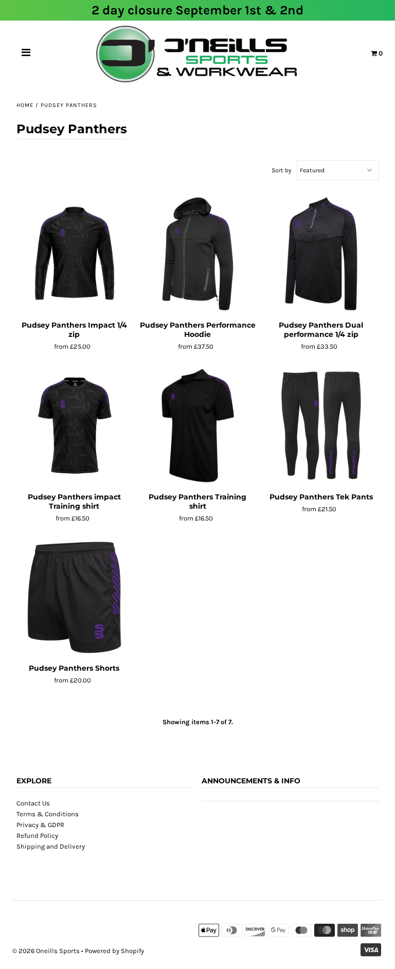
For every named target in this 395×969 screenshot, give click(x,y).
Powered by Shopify (114, 951)
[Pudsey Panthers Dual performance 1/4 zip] (321, 254)
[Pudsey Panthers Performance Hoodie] (198, 254)
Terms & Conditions (47, 814)
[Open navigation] (26, 54)
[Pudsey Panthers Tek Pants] (321, 426)
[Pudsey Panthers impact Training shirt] (74, 426)
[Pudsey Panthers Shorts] (74, 598)
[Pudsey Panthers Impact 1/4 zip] (74, 254)
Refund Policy (37, 835)
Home (24, 105)
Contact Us (33, 803)
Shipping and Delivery (50, 846)
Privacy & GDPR (40, 825)
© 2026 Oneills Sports (46, 951)
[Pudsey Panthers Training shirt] (198, 426)
